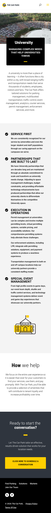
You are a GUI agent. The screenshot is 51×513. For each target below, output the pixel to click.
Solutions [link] (23, 484)
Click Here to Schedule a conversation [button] (25, 463)
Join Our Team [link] (11, 488)
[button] (48, 6)
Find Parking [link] (10, 484)
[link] (11, 5)
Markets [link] (33, 484)
